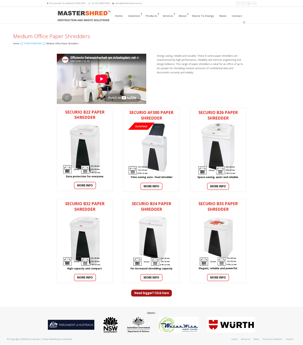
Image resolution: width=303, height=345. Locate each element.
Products (151, 16)
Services (168, 16)
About (183, 16)
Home (119, 16)
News (222, 16)
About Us (245, 339)
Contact (237, 16)
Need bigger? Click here (151, 293)
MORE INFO (85, 185)
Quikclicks (67, 339)
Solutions (134, 16)
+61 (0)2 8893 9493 (100, 3)
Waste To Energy (203, 16)
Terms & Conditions (272, 339)
